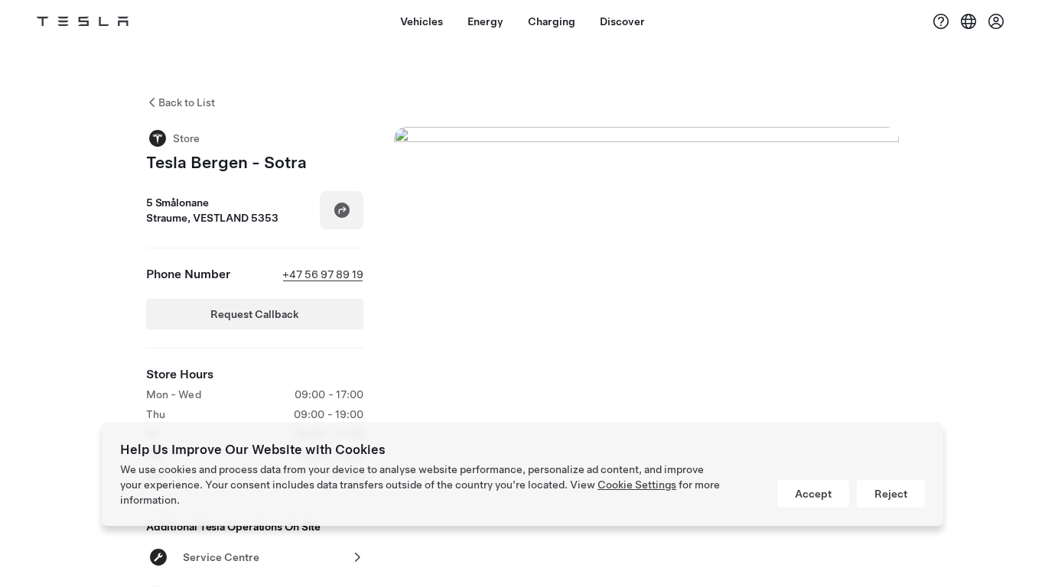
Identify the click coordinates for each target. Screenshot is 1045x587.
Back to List (186, 102)
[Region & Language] (968, 21)
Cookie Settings (636, 484)
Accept (813, 494)
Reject (890, 494)
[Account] (996, 21)
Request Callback (254, 314)
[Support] (941, 21)
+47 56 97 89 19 (322, 274)
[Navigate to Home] (82, 21)
